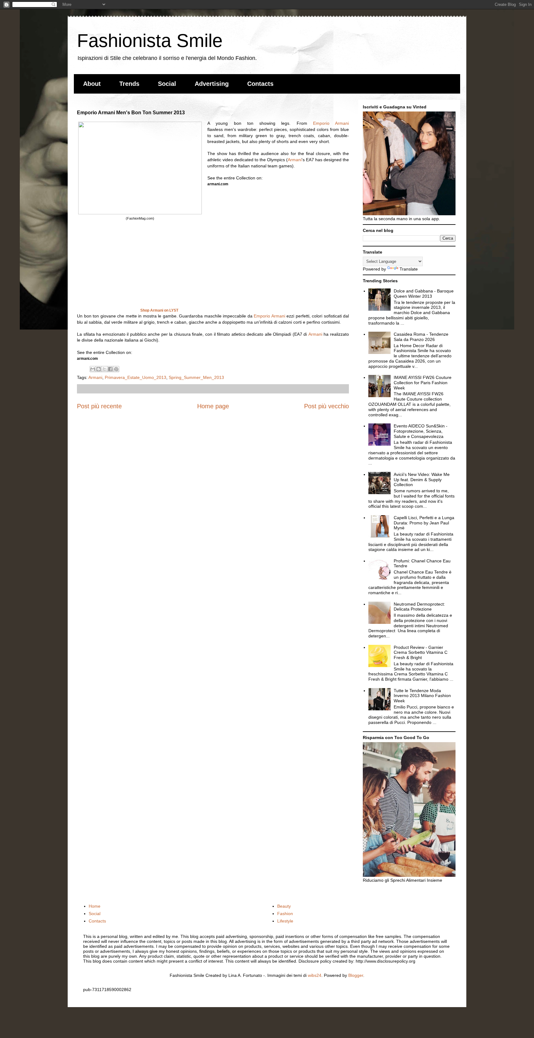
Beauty (284, 906)
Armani (295, 159)
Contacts (260, 83)
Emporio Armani (331, 123)
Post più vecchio (326, 406)
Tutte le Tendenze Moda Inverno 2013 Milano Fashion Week (422, 696)
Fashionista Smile (149, 40)
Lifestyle (285, 920)
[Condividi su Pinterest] (116, 369)
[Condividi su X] (104, 369)
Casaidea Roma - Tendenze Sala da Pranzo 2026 (421, 337)
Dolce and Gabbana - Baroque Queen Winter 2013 (424, 293)
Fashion (285, 913)
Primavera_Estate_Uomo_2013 (135, 377)
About (92, 83)
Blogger (355, 975)
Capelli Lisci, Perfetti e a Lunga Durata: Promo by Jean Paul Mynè (424, 523)
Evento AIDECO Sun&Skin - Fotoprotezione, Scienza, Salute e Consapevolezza (420, 431)
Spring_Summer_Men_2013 (196, 377)
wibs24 (314, 975)
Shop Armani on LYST (159, 310)
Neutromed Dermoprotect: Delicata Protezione (419, 607)
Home (94, 906)
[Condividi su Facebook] (110, 369)
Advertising (212, 83)
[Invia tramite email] (93, 369)
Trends (129, 83)
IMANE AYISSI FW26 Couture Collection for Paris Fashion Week (422, 382)
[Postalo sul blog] (98, 369)
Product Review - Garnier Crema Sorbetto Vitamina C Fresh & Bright (420, 652)
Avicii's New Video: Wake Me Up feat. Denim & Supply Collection (422, 479)
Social (167, 83)
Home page (213, 406)
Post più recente (99, 406)
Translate (409, 269)
